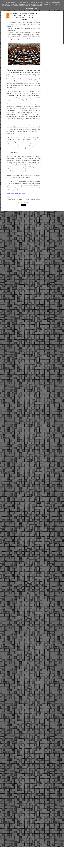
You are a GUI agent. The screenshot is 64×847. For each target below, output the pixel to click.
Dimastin (37, 199)
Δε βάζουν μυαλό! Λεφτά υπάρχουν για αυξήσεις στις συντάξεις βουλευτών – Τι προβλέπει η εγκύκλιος (23, 16)
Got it (37, 8)
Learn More (29, 8)
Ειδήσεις (26, 202)
